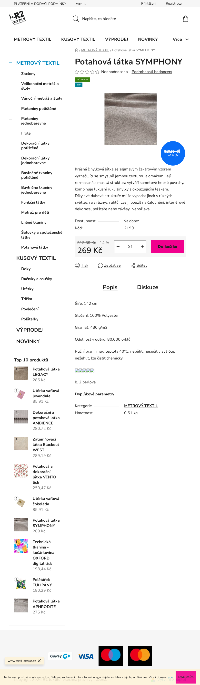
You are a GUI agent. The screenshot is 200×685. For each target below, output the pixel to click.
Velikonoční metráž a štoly (40, 86)
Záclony (28, 73)
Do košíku (167, 246)
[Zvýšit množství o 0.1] (142, 247)
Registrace (173, 3)
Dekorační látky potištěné (35, 146)
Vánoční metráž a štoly (41, 98)
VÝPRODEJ (29, 330)
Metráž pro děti (35, 212)
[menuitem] (32, 39)
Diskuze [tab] (147, 287)
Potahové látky (34, 247)
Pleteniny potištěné (38, 108)
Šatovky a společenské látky (41, 235)
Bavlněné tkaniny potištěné (36, 175)
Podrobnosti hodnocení (152, 71)
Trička (26, 299)
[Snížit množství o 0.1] (118, 247)
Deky (25, 269)
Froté (26, 133)
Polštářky (29, 319)
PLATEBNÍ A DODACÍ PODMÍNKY (40, 3)
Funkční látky (33, 202)
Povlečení (30, 309)
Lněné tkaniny (33, 222)
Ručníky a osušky (36, 279)
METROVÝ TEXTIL (38, 63)
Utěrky (27, 289)
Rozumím (186, 677)
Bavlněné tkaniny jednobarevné (36, 190)
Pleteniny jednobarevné (33, 121)
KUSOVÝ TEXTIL (36, 258)
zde (170, 677)
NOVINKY (28, 341)
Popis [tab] (110, 287)
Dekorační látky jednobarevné (35, 161)
